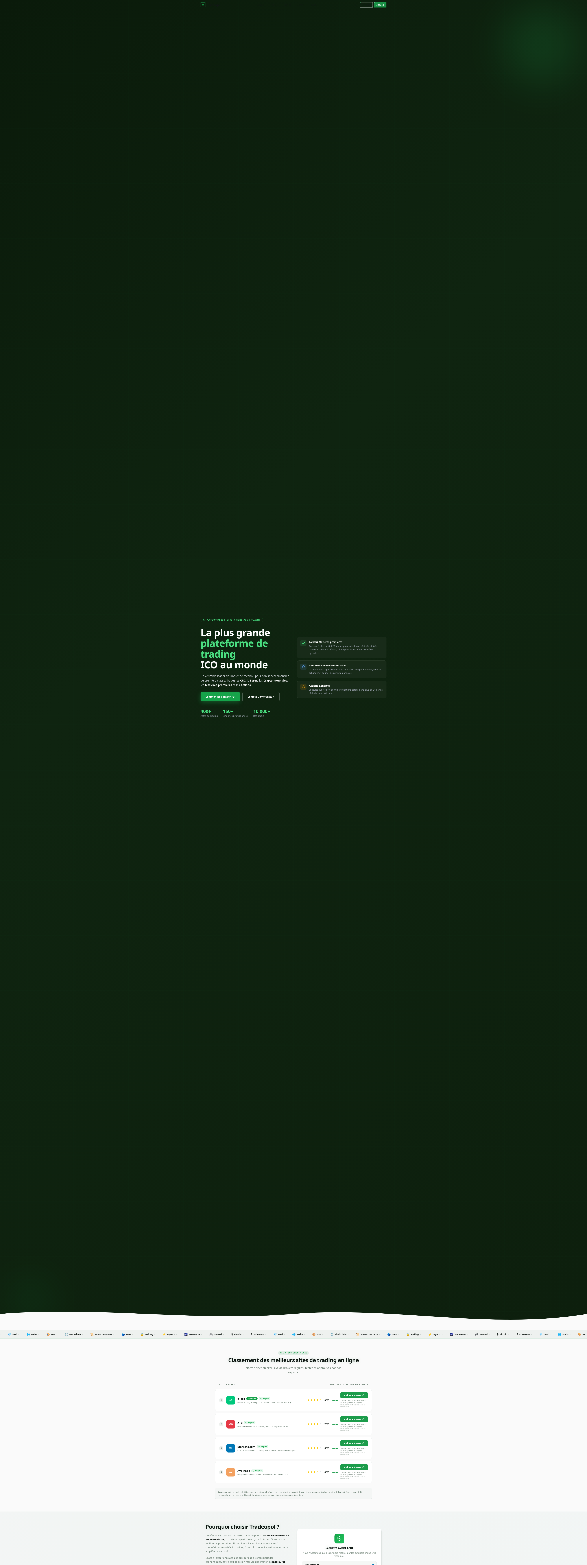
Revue (335, 1400)
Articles (275, 4)
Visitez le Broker (352, 1395)
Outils (314, 4)
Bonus (287, 4)
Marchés (301, 4)
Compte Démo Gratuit (260, 696)
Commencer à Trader (218, 696)
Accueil (261, 4)
